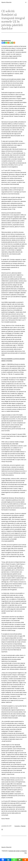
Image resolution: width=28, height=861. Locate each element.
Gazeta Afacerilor (6, 2)
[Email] (12, 43)
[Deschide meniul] (26, 2)
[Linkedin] (4, 43)
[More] (14, 43)
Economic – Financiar (20, 826)
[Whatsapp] (6, 43)
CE (2, 829)
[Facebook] (2, 43)
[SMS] (10, 43)
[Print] (8, 43)
